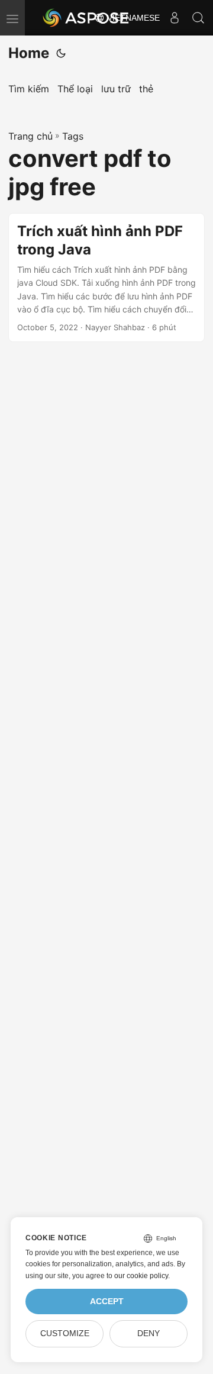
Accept (107, 1301)
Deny (148, 1333)
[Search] (198, 18)
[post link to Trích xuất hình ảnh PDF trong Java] (106, 278)
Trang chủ (30, 136)
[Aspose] (86, 18)
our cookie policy (141, 1276)
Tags (72, 136)
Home (28, 53)
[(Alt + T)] (61, 53)
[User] (174, 18)
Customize (64, 1333)
